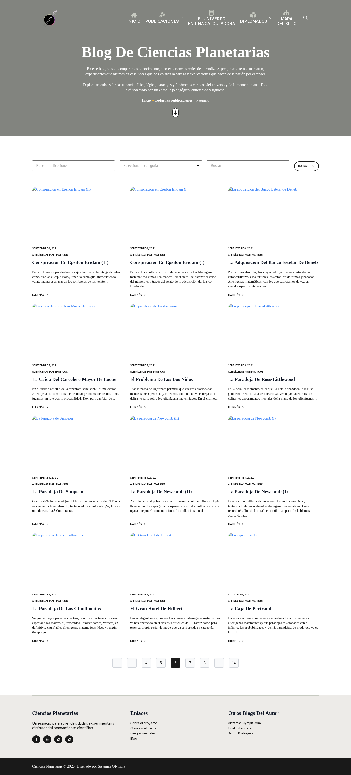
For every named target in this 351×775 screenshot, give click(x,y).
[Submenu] (181, 18)
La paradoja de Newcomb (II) (161, 491)
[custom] (58, 739)
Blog (133, 738)
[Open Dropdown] (199, 166)
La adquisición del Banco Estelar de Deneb (273, 262)
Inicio (146, 100)
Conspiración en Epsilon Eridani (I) (167, 262)
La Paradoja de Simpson (57, 491)
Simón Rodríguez (240, 733)
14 (234, 663)
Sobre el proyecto (143, 723)
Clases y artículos (143, 728)
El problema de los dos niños (161, 379)
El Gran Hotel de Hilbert (156, 608)
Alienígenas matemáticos (50, 255)
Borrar (303, 166)
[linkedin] (47, 739)
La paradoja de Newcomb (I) (258, 491)
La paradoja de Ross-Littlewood (261, 379)
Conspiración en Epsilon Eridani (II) (70, 262)
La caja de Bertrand (249, 608)
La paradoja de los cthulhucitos (66, 608)
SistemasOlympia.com (244, 723)
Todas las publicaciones (173, 100)
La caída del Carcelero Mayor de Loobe (74, 379)
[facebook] (36, 739)
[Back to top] (339, 763)
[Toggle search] (305, 18)
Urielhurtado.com (241, 728)
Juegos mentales (143, 733)
